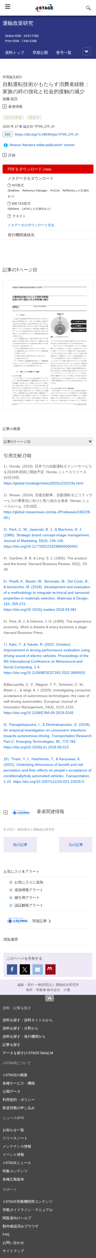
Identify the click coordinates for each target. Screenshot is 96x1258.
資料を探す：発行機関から (24, 1036)
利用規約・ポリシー (19, 1099)
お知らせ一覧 (13, 1129)
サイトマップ (13, 1250)
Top (49, 998)
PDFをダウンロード (29, 168)
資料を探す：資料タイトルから (28, 1019)
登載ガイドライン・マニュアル (28, 1209)
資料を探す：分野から (20, 1028)
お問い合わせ (13, 1242)
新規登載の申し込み (19, 1107)
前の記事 (20, 844)
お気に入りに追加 (29, 882)
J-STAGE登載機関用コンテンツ (27, 1201)
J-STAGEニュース (17, 1162)
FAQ (6, 1234)
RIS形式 (18, 185)
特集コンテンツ (15, 1170)
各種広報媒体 (13, 1179)
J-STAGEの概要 (15, 1074)
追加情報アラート (29, 889)
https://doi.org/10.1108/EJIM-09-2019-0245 (38, 713)
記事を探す (11, 1044)
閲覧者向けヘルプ (17, 1217)
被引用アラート (27, 897)
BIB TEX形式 (21, 203)
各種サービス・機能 (19, 1083)
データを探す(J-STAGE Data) (26, 1052)
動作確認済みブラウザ (20, 1226)
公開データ (11, 1091)
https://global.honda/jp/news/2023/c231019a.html (43, 483)
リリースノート (15, 1138)
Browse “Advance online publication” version (42, 144)
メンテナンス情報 (17, 1146)
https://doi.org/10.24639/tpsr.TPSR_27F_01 (47, 134)
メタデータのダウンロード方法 (31, 225)
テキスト (19, 216)
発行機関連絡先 (21, 234)
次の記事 (76, 844)
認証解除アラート (29, 905)
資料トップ (14, 52)
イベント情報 (13, 1154)
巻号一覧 (63, 52)
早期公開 (40, 52)
